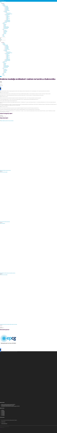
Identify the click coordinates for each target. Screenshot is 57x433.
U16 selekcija (6, 9)
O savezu (5, 30)
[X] (28, 88)
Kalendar (5, 24)
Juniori (7, 15)
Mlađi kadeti (8, 18)
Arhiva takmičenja (7, 21)
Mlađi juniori (8, 16)
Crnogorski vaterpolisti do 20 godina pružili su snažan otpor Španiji (8, 324)
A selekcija (6, 45)
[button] (2, 3)
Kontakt (4, 36)
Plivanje (4, 23)
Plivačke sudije (6, 28)
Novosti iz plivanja (6, 26)
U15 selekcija (3, 415)
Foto (3, 35)
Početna (4, 4)
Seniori (6, 12)
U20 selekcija (7, 7)
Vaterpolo (4, 5)
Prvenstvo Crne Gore (9, 13)
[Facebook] (28, 87)
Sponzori (5, 33)
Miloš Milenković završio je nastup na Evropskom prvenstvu (9, 406)
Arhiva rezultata (7, 10)
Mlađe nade (8, 19)
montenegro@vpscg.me (4, 423)
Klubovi (5, 32)
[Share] (28, 89)
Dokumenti (5, 22)
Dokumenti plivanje (6, 27)
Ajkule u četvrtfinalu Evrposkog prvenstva (5, 170)
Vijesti (3, 34)
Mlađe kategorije (7, 14)
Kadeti (7, 17)
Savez (3, 29)
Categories (1, 115)
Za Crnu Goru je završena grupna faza (5, 221)
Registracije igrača (7, 20)
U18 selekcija (6, 8)
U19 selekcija (3, 411)
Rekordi (5, 64)
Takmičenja (5, 11)
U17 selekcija (3, 413)
